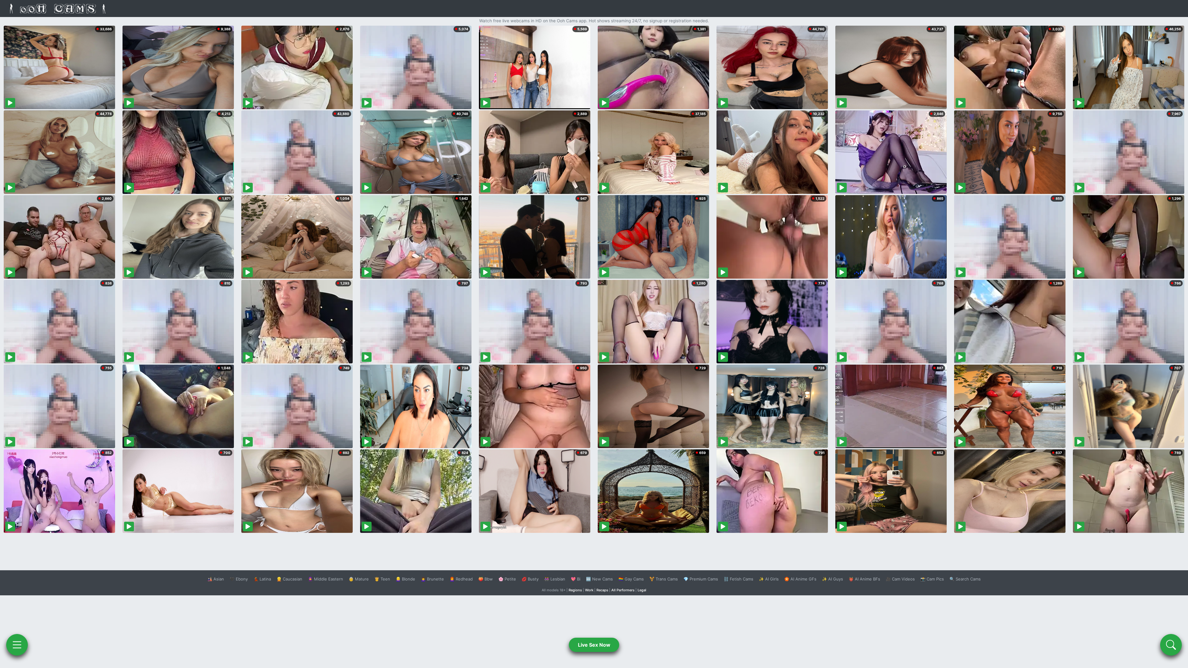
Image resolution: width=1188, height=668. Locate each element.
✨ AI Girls (769, 578)
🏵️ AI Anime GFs (800, 578)
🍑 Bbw (485, 578)
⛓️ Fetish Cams (738, 578)
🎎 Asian (215, 578)
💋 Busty (530, 578)
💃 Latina (262, 578)
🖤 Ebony (239, 578)
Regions (575, 590)
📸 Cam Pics (932, 578)
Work (589, 590)
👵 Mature (359, 578)
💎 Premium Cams (700, 578)
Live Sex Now (594, 645)
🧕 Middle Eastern (325, 578)
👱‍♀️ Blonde (405, 578)
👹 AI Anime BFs (864, 578)
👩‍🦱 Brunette (432, 578)
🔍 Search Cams (965, 578)
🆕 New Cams (599, 578)
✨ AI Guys (832, 578)
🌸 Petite (507, 578)
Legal (642, 590)
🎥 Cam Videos (900, 578)
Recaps (602, 590)
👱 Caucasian (289, 578)
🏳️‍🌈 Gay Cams (631, 578)
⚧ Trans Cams (663, 578)
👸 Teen (382, 578)
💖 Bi (575, 578)
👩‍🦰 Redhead (461, 578)
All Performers (623, 590)
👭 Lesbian (554, 578)
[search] (1171, 645)
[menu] (17, 645)
